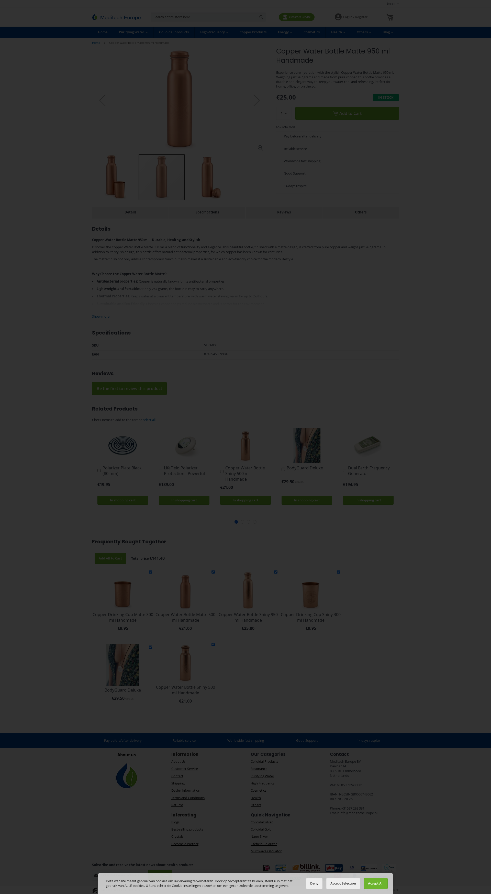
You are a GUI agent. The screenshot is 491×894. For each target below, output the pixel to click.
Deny (314, 883)
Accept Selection (343, 883)
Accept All (376, 883)
